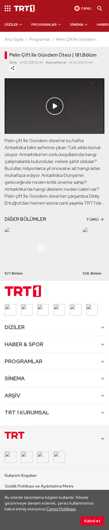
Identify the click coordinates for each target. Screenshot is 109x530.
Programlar (39, 39)
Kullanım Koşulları (21, 475)
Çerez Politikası (61, 509)
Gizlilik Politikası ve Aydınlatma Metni (39, 486)
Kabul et (92, 520)
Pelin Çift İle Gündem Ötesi (76, 39)
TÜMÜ (92, 219)
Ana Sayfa (14, 39)
